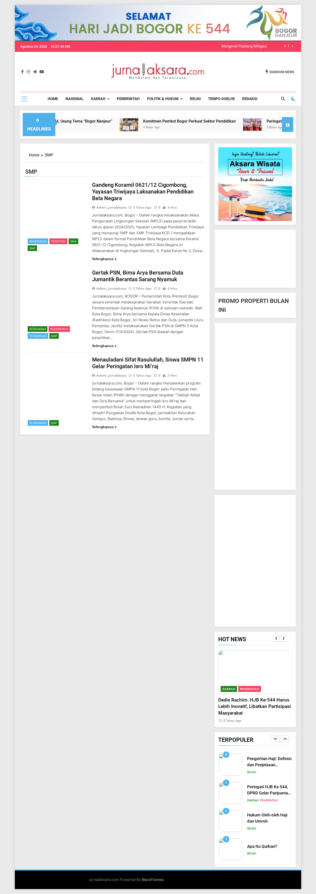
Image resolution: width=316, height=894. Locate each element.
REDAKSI (249, 99)
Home (53, 99)
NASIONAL (74, 99)
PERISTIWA (58, 241)
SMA (73, 241)
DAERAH (98, 99)
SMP (32, 248)
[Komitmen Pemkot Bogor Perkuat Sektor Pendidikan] (107, 124)
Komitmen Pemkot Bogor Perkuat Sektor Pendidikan (168, 121)
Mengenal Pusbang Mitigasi (244, 46)
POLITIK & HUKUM (162, 99)
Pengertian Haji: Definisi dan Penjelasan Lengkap (269, 764)
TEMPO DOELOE (221, 99)
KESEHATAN (37, 329)
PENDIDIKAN (37, 241)
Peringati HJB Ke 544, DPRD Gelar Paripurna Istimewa (267, 793)
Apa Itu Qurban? (262, 846)
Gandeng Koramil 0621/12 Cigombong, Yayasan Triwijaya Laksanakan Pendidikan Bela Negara (143, 191)
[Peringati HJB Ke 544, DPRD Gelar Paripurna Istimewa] (231, 124)
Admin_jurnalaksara (111, 207)
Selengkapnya (103, 258)
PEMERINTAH (128, 99)
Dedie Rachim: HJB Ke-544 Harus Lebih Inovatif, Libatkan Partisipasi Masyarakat (254, 706)
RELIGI (195, 99)
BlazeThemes (152, 879)
